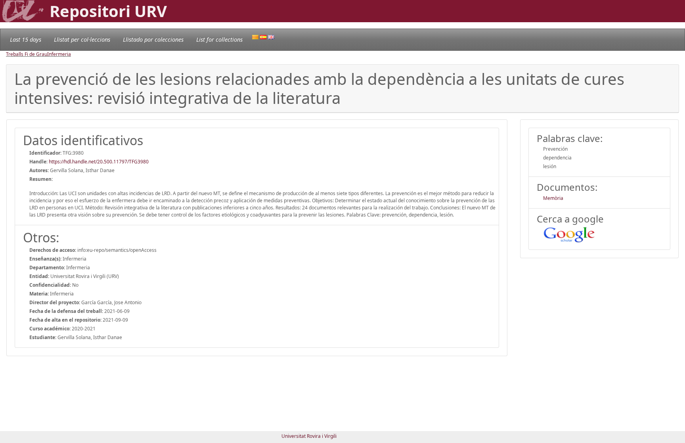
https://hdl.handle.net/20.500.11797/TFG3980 (99, 161)
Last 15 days (25, 39)
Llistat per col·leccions (82, 39)
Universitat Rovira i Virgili (309, 436)
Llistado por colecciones (153, 39)
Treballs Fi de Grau (26, 54)
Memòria (553, 198)
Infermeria (59, 54)
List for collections (219, 39)
